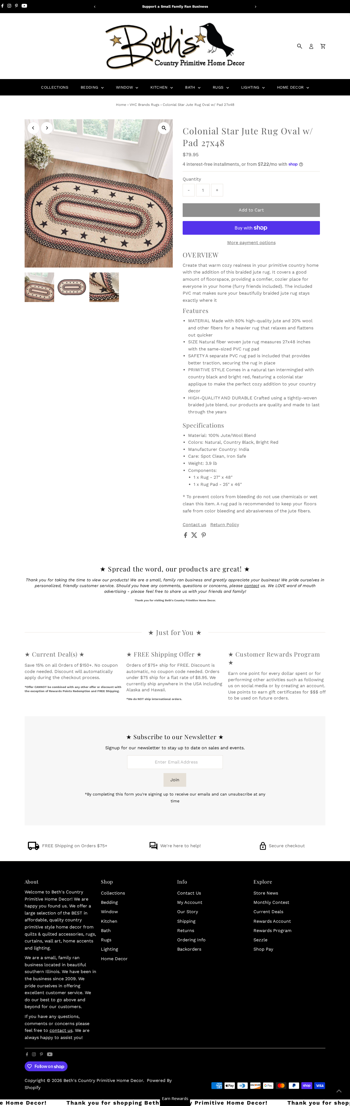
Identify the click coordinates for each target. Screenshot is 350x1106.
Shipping (186, 921)
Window (125, 87)
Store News (265, 893)
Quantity (192, 179)
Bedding (90, 87)
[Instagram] (9, 6)
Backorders (189, 949)
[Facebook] (2, 6)
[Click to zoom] (164, 128)
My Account (189, 902)
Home (121, 105)
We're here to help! (180, 845)
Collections (54, 87)
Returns (185, 930)
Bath (191, 87)
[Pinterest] (16, 6)
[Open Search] (299, 46)
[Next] (255, 7)
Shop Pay (263, 949)
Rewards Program (272, 930)
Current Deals (268, 911)
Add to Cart (251, 210)
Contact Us (189, 893)
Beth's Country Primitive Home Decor (103, 1080)
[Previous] (95, 7)
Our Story (187, 911)
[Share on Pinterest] (204, 536)
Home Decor (291, 87)
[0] (322, 46)
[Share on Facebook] (186, 536)
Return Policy (224, 524)
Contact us (194, 524)
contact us (60, 1030)
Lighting (251, 87)
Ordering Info (191, 939)
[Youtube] (24, 6)
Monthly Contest (271, 902)
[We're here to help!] (153, 848)
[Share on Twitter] (195, 536)
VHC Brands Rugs (144, 105)
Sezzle (260, 939)
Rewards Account (272, 921)
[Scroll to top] (339, 1090)
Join (174, 779)
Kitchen (159, 87)
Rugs (219, 87)
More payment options (251, 242)
